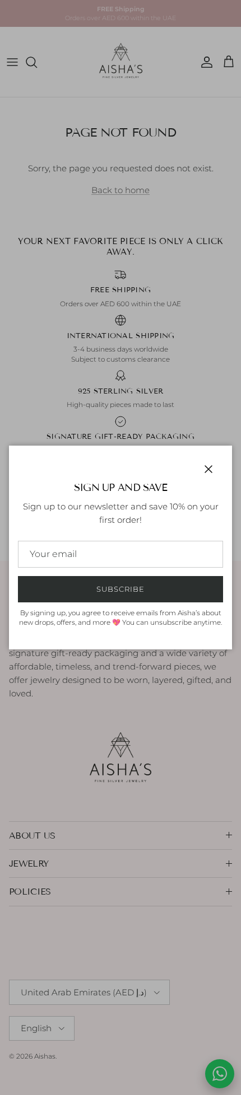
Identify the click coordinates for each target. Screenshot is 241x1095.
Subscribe (120, 588)
